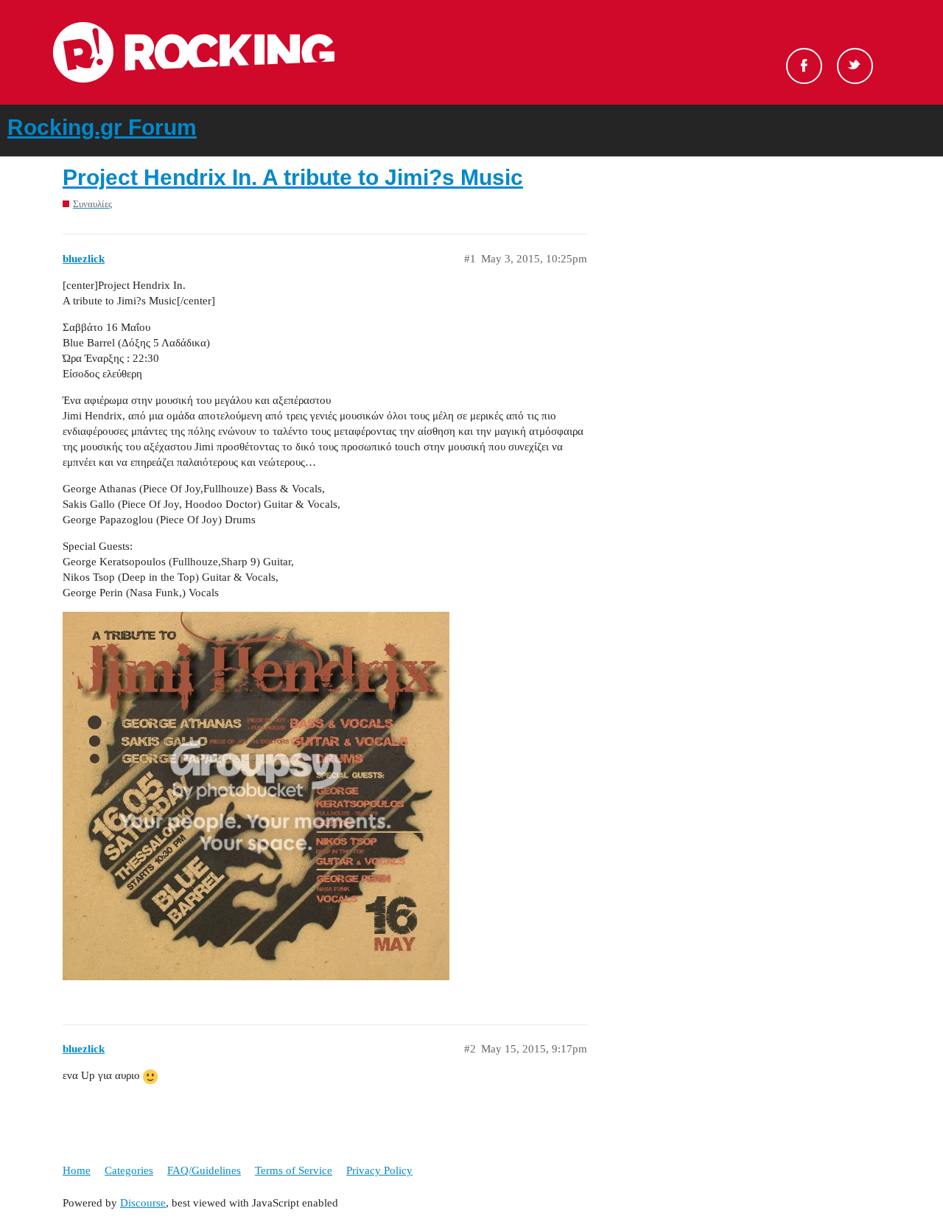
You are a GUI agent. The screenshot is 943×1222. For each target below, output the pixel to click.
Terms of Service (293, 1170)
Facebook (804, 66)
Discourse (143, 1203)
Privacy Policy (379, 1170)
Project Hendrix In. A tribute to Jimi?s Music (293, 177)
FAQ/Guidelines (204, 1170)
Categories (129, 1170)
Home (77, 1170)
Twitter (855, 66)
